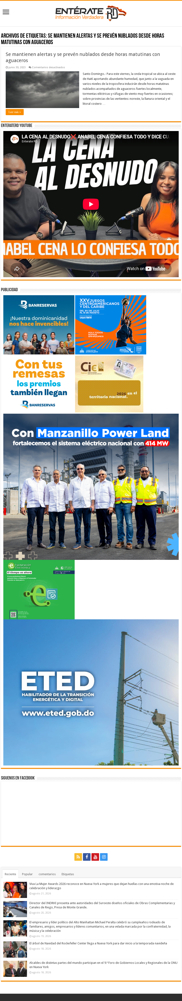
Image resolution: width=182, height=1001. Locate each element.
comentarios (47, 874)
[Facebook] (87, 857)
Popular (27, 874)
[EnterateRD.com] (91, 12)
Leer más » (15, 112)
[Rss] (78, 857)
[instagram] (104, 857)
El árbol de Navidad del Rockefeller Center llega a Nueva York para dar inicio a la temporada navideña (98, 943)
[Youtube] (95, 857)
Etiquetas (68, 874)
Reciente (10, 874)
